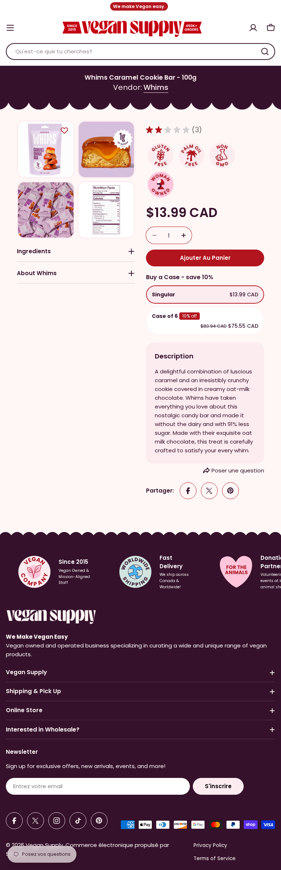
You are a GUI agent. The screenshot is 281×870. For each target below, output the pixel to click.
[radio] (205, 294)
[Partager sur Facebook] (188, 490)
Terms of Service (215, 858)
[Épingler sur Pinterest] (230, 490)
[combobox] (140, 51)
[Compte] (253, 27)
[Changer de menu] (10, 27)
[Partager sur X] (209, 490)
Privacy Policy (210, 845)
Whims (155, 87)
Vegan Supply (44, 845)
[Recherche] (265, 51)
